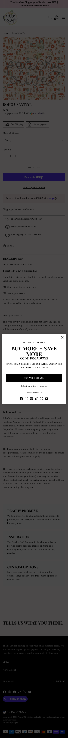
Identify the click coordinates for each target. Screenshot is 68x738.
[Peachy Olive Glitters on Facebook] (21, 399)
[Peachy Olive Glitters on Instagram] (26, 399)
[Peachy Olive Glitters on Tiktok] (36, 399)
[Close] (62, 337)
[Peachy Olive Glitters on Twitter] (41, 399)
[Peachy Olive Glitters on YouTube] (47, 399)
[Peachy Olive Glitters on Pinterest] (31, 399)
